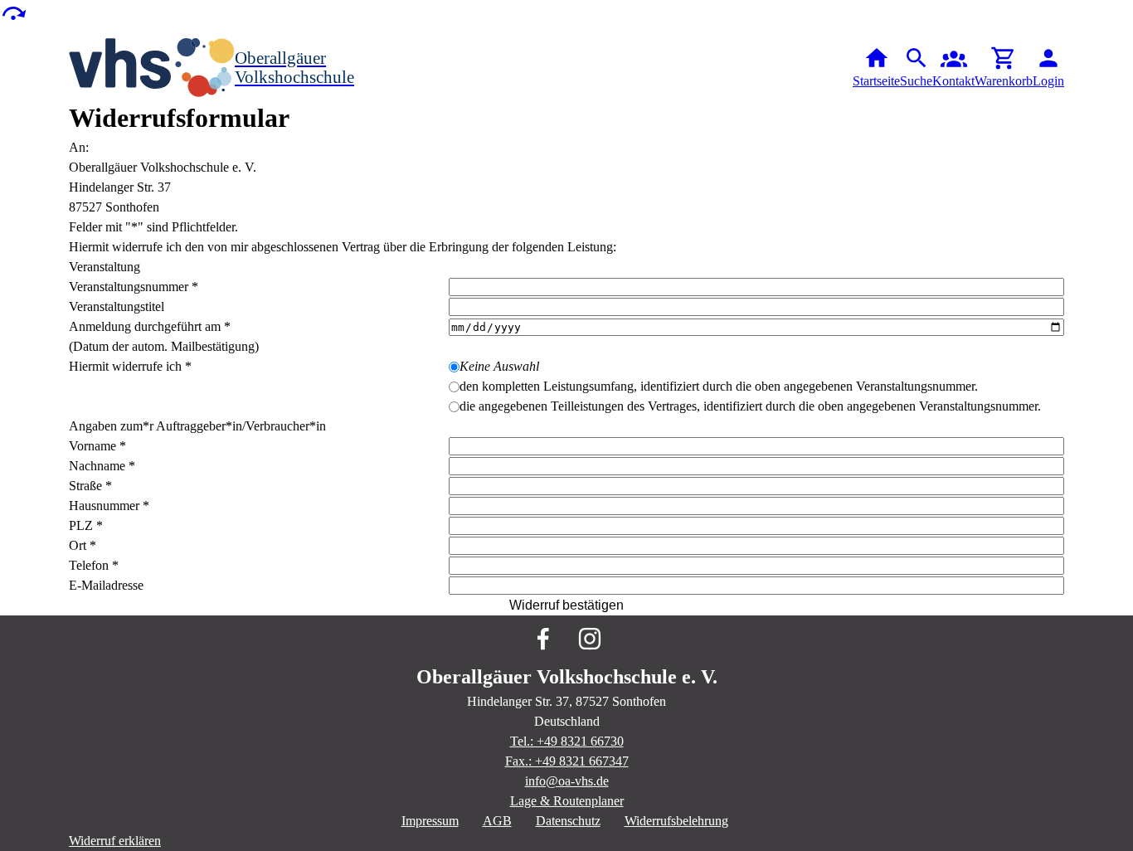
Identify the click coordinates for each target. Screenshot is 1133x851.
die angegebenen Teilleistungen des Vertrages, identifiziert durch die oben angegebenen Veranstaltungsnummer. (750, 406)
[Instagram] (589, 638)
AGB (497, 821)
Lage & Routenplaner (567, 801)
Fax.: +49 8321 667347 (567, 761)
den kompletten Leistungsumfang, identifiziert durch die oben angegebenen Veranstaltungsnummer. (719, 386)
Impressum (430, 821)
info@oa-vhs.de (567, 781)
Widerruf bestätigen (566, 605)
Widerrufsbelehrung (676, 821)
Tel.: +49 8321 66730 (567, 741)
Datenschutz (568, 821)
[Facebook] (543, 638)
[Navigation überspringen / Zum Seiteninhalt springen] (13, 12)
